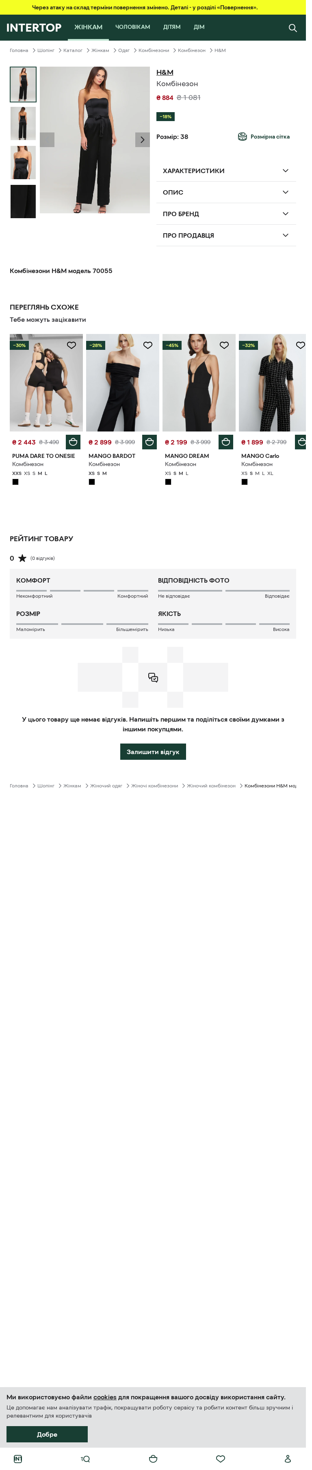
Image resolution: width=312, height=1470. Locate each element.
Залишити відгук (153, 749)
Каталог (72, 50)
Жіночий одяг (106, 783)
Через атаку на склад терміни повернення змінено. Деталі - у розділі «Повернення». (145, 7)
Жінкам (100, 50)
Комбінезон (192, 50)
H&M (220, 50)
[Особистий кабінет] (288, 1459)
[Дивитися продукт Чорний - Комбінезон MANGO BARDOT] (120, 381)
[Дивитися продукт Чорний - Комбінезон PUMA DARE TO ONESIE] (45, 381)
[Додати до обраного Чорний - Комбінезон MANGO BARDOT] (145, 345)
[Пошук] (293, 28)
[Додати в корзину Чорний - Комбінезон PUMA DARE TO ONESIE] (71, 440)
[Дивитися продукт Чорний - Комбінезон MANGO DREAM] (195, 381)
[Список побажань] (220, 1459)
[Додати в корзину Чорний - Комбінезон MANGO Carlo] (296, 440)
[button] (47, 139)
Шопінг (45, 50)
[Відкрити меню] (85, 1459)
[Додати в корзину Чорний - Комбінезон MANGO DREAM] (221, 440)
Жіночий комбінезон (211, 783)
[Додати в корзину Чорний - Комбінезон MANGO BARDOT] (146, 440)
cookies (105, 1397)
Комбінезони (154, 50)
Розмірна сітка (270, 136)
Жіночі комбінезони (154, 783)
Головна (19, 50)
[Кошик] (153, 1459)
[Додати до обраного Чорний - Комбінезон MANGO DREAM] (220, 345)
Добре (47, 1434)
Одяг (124, 50)
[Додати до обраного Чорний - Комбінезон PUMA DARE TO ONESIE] (70, 345)
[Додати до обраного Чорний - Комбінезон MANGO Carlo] (294, 345)
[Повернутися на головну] (33, 28)
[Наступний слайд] (142, 139)
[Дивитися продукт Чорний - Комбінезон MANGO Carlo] (270, 381)
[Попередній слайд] (47, 139)
